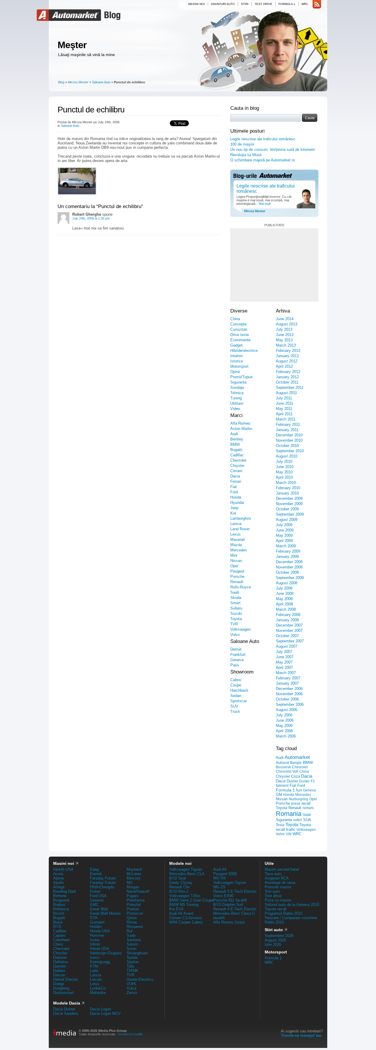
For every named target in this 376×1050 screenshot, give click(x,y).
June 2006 (284, 720)
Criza (295, 776)
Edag (94, 869)
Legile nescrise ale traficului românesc (263, 139)
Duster (304, 781)
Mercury (133, 878)
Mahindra (97, 992)
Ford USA (98, 896)
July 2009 (284, 525)
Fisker (95, 891)
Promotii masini (278, 887)
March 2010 (286, 482)
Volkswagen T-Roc (185, 896)
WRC (304, 4)
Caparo (59, 935)
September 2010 (290, 451)
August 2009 (286, 519)
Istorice (236, 361)
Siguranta (238, 382)
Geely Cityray (180, 882)
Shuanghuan (137, 953)
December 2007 (289, 625)
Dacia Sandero (65, 1013)
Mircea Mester (78, 82)
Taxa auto (273, 874)
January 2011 (287, 430)
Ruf (129, 931)
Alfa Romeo (240, 423)
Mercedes (238, 550)
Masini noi (196, 4)
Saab (234, 592)
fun (299, 790)
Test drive (263, 4)
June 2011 (284, 403)
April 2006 (284, 731)
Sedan (235, 695)
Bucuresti (283, 767)
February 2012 (288, 371)
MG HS (219, 878)
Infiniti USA (99, 948)
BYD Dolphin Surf (228, 904)
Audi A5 (219, 869)
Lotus (94, 984)
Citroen (236, 471)
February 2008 (288, 614)
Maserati (237, 539)
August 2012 (286, 361)
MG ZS (219, 887)
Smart (235, 603)
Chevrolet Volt (287, 771)
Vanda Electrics (140, 979)
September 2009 (290, 514)
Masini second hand (282, 869)
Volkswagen (240, 629)
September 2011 (289, 387)
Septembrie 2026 (279, 935)
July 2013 (284, 329)
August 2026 (275, 940)
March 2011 (286, 419)
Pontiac (133, 909)
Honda (235, 497)
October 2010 (287, 445)
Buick (58, 922)
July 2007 (284, 651)
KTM (94, 966)
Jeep (234, 508)
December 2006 (289, 688)
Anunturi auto (223, 4)
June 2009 (284, 530)
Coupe (235, 685)
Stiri (245, 4)
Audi (234, 434)
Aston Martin (241, 428)
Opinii (235, 371)
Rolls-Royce (240, 587)
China (235, 319)
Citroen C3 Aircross (185, 918)
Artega (58, 887)
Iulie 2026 (273, 944)
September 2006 (290, 704)
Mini (233, 555)
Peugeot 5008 (225, 874)
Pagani (132, 896)
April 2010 (284, 477)
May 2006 (284, 725)
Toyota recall (275, 909)
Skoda (235, 597)
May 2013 (284, 340)
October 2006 (287, 699)
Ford (234, 492)
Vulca (131, 988)
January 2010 (287, 493)
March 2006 (286, 736)
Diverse (238, 311)
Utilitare (236, 403)
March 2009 (286, 546)
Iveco (94, 957)
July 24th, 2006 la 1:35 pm (91, 218)
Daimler (59, 966)
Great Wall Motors (105, 913)
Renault (236, 582)
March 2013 (286, 345)
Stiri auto (272, 891)
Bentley (236, 439)
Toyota (236, 619)
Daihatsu (60, 962)
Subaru (236, 608)
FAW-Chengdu (102, 887)
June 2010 (284, 467)
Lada (94, 970)
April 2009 (284, 540)
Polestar (134, 904)
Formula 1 (286, 4)
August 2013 (286, 324)
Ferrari (235, 481)
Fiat (233, 487)
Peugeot (237, 571)
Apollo (58, 882)
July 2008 (284, 588)
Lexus (235, 534)
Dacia (235, 476)
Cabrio (235, 680)
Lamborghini (240, 518)
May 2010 (284, 472)
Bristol (58, 913)
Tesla (280, 825)
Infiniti (95, 944)
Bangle (296, 763)
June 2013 (284, 334)
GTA (94, 918)
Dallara (59, 970)
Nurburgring (298, 799)
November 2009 (289, 504)
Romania (288, 813)
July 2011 (284, 398)
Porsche (237, 576)
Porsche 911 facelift (230, 900)
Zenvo (132, 992)
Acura (58, 874)
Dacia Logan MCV (105, 1013)
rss (317, 4)
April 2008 (284, 604)
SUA (307, 820)
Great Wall (99, 909)
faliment (282, 786)
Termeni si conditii (129, 1034)
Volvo (235, 634)
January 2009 (287, 556)
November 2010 (289, 440)
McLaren (134, 874)
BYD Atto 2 (178, 891)
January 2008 (287, 620)
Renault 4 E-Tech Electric (235, 909)
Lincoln (96, 979)
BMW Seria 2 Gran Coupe (191, 900)
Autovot (282, 762)
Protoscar (135, 913)
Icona (94, 940)
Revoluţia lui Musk (246, 155)
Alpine (58, 878)
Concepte (238, 324)
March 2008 (286, 609)
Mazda (236, 545)
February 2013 (288, 350)
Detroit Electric (65, 979)
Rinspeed (134, 926)
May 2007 (284, 662)
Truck (235, 711)
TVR (234, 624)
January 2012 (287, 377)
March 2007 (286, 673)
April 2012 (284, 366)
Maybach (134, 869)
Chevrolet (238, 460)
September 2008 (290, 577)
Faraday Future (103, 878)
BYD (57, 926)
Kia (233, 513)
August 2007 (286, 646)
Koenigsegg (100, 962)
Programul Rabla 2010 (283, 913)
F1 (313, 781)
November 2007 (289, 630)
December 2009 (289, 498)
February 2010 (288, 488)
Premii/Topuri (241, 377)
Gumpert (97, 922)
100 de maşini (242, 144)
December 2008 (289, 562)
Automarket (70, 15)
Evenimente (240, 340)
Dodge (58, 984)
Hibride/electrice (244, 350)
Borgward (61, 900)
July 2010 (284, 461)
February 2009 (288, 551)
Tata (130, 966)
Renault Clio (179, 887)
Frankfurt (238, 654)
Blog (111, 15)
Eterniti (96, 874)
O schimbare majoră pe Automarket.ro (262, 160)
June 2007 (284, 657)
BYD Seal (177, 878)
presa (295, 803)
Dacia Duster (287, 781)
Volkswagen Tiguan (185, 869)
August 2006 (286, 710)
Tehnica (237, 393)
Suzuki (236, 613)
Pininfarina (136, 900)
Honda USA (100, 931)
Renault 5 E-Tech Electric (235, 891)
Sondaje (237, 387)
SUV (234, 706)
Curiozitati (238, 329)
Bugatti (236, 450)
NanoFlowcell (138, 891)
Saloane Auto (101, 82)
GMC (94, 904)
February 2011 (288, 424)
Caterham (61, 940)
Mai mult (264, 203)
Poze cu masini (278, 900)
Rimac (132, 922)
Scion (131, 948)
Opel (234, 566)
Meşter (72, 45)
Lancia (235, 523)
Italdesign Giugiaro (106, 953)
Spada (132, 957)
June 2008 (284, 593)
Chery (58, 944)
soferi (297, 820)
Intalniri (236, 356)
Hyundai (237, 502)
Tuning (236, 398)
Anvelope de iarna (280, 882)
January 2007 (287, 683)
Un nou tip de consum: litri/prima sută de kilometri (272, 149)
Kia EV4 (176, 909)
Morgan (133, 887)
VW (288, 834)
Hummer (97, 935)
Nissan (236, 560)
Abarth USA (63, 869)
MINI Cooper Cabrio (186, 922)
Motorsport (239, 366)
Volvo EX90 (223, 896)
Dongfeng (61, 988)
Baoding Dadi (64, 891)
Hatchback (239, 690)
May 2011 (284, 408)
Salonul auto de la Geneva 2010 (292, 904)
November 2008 (289, 567)
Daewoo (60, 957)
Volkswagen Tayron (229, 882)
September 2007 (290, 641)
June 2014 (284, 319)
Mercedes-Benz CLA (186, 874)
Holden (96, 926)
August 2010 (286, 456)
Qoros (132, 918)
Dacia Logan (100, 1009)
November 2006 (289, 694)
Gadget (236, 345)
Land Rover (240, 529)
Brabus (59, 904)
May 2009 (284, 535)
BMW (235, 444)
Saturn (132, 944)
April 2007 (284, 667)
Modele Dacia (66, 1003)
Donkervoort (63, 992)
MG (130, 882)
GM (279, 794)
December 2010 (289, 435)
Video (235, 408)
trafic (290, 829)
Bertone (59, 896)
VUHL (132, 984)
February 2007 (288, 678)
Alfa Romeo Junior (229, 922)
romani (308, 808)
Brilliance (61, 909)
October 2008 (287, 572)
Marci (236, 415)
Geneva (237, 660)
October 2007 (287, 636)
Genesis (97, 900)
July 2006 (284, 715)
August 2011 (286, 393)
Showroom (242, 672)
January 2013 (287, 356)
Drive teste (239, 334)
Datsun (59, 975)
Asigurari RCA (277, 878)
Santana (134, 940)
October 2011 (287, 382)
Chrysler (237, 465)
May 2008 (284, 599)
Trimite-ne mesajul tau (301, 1035)
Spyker (133, 962)
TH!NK (132, 970)
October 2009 (287, 509)
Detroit (235, 649)
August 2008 (286, 583)
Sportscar (238, 701)
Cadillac (237, 455)
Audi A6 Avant (181, 913)
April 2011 (284, 414)
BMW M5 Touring (184, 904)
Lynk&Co (97, 988)
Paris (234, 665)
